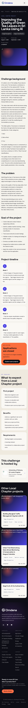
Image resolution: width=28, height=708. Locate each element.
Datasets (4, 645)
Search (17, 667)
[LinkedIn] (3, 624)
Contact (17, 670)
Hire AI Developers (7, 636)
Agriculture (18, 633)
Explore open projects (11, 361)
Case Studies (5, 662)
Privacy (4, 704)
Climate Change (19, 636)
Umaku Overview (6, 654)
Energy (17, 641)
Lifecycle (4, 660)
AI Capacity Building (7, 638)
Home (2, 11)
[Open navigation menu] (24, 3)
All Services (5, 648)
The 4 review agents (7, 657)
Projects (7, 11)
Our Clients (18, 657)
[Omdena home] (7, 3)
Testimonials (18, 660)
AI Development (6, 633)
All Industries (18, 646)
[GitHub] (7, 624)
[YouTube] (11, 624)
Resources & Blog (19, 665)
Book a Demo (8, 691)
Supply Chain (18, 643)
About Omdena (19, 654)
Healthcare (18, 638)
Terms (9, 704)
